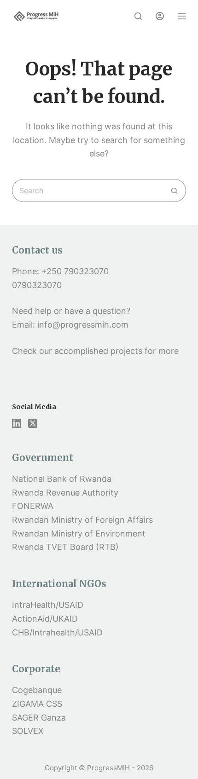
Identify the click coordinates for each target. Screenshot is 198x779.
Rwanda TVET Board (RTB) (65, 547)
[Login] (160, 16)
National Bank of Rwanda (61, 479)
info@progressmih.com (84, 324)
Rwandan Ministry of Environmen (77, 533)
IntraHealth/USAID (47, 605)
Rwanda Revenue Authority (65, 492)
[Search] (138, 16)
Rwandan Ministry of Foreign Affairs (82, 520)
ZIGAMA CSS (37, 704)
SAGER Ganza (39, 717)
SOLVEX (28, 731)
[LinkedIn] (16, 423)
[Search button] (174, 190)
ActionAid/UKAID (45, 618)
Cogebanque (37, 690)
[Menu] (182, 16)
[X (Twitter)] (32, 423)
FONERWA (32, 506)
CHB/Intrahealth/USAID (57, 632)
